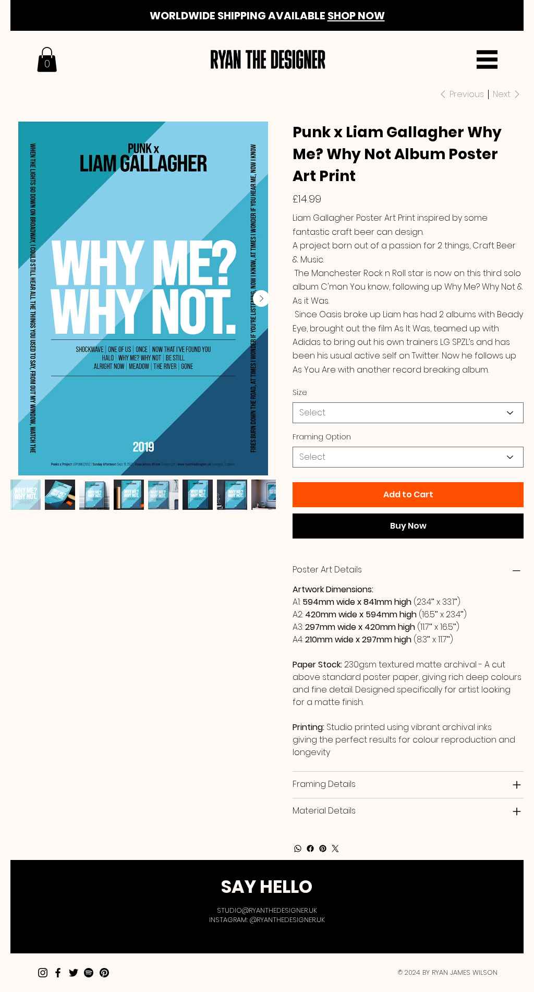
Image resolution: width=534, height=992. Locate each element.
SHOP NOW (356, 15)
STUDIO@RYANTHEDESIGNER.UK (267, 910)
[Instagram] (43, 972)
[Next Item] (261, 298)
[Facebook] (310, 848)
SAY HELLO (266, 887)
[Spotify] (88, 972)
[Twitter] (335, 848)
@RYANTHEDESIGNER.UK (287, 919)
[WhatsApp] (298, 848)
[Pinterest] (323, 848)
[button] (47, 59)
